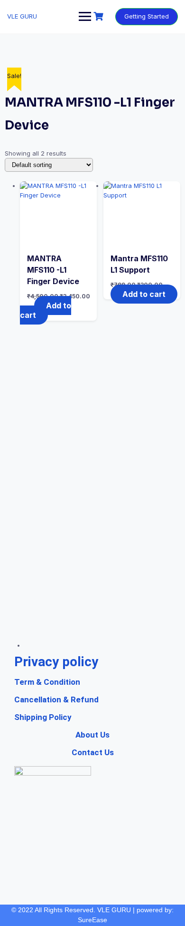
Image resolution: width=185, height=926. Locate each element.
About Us (92, 734)
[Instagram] (110, 628)
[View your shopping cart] (99, 16)
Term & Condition (47, 682)
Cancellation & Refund (56, 699)
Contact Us (93, 752)
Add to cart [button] (45, 310)
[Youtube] (74, 628)
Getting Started (146, 16)
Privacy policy (56, 662)
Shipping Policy (43, 717)
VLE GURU (22, 16)
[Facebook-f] (92, 628)
